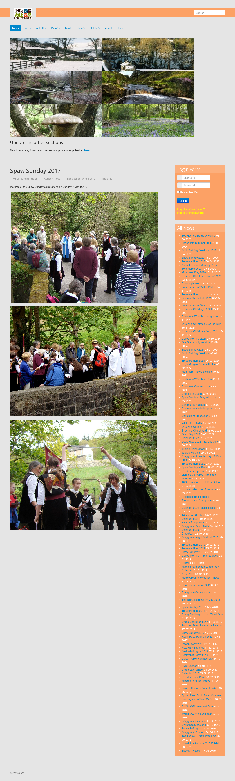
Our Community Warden (196, 342)
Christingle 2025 (191, 283)
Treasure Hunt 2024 (194, 360)
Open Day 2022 (191, 434)
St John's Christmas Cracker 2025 (201, 276)
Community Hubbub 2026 (197, 298)
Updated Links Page (194, 677)
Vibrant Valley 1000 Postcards (199, 489)
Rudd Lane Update (193, 471)
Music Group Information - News (200, 577)
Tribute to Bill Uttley (193, 515)
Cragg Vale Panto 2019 (195, 526)
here (87, 150)
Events (27, 28)
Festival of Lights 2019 (195, 655)
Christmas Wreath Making (197, 379)
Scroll (225, 771)
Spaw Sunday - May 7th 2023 (199, 397)
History (81, 28)
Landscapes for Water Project (199, 287)
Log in (183, 201)
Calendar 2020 (191, 530)
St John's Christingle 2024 (197, 309)
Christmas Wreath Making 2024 (200, 316)
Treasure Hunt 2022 (194, 463)
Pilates (186, 563)
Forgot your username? (191, 209)
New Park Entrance (193, 647)
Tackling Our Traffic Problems (199, 736)
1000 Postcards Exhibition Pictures (202, 482)
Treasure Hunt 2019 (194, 544)
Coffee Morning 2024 (194, 338)
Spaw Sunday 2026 (193, 257)
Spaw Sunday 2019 (193, 552)
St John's (95, 28)
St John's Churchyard (194, 430)
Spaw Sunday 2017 (193, 633)
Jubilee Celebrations (194, 449)
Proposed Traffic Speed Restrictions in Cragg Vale (197, 498)
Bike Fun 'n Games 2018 (196, 585)
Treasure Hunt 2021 (194, 548)
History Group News (194, 522)
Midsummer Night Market (197, 680)
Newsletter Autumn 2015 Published (202, 743)
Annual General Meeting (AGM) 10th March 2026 (200, 266)
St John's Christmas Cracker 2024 (201, 324)
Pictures (55, 28)
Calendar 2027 (191, 438)
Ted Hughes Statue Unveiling (199, 235)
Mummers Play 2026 (194, 272)
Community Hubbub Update (198, 408)
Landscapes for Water (195, 305)
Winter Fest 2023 (192, 423)
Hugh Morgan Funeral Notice (199, 364)
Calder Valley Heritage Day (198, 658)
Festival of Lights (192, 728)
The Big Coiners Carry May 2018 (201, 599)
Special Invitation (192, 750)
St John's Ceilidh (192, 427)
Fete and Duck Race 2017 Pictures (202, 625)
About (108, 28)
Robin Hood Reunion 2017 (197, 636)
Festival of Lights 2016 (195, 651)
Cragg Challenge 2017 (195, 622)
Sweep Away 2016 (193, 644)
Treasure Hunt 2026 (194, 261)
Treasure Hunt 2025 (194, 294)
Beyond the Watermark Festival (200, 688)
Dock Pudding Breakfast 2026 (199, 250)
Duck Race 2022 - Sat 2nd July (200, 441)
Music (68, 28)
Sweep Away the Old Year (197, 714)
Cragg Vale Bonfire (193, 732)
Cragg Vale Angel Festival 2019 (200, 537)
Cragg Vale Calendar (194, 721)
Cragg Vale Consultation (196, 592)
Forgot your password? (190, 212)
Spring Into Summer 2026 (197, 243)
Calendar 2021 (191, 519)
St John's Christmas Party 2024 (200, 331)
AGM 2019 (188, 574)
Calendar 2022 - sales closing (199, 508)
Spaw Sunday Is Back (195, 467)
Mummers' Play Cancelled (197, 371)
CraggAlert (188, 533)
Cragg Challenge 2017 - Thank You (202, 614)
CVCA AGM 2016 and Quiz (198, 706)
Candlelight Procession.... (197, 416)
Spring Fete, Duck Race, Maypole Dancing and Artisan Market (201, 697)
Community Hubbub (194, 405)
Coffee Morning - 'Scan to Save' (200, 555)
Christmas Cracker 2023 (196, 386)
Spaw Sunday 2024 (193, 349)
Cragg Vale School (193, 669)
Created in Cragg (192, 393)
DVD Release (190, 666)
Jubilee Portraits (191, 452)
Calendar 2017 (191, 673)
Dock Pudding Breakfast (196, 353)
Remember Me (189, 192)
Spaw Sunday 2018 (193, 607)
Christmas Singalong (194, 725)
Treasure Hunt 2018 (194, 611)
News (15, 28)
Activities (41, 28)
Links (120, 28)
